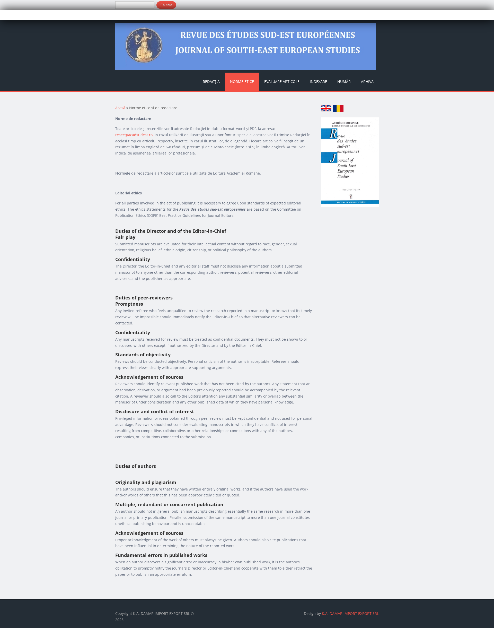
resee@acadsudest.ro (134, 134)
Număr (344, 81)
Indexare (318, 81)
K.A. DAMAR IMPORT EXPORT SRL (350, 613)
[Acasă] (245, 46)
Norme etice (242, 81)
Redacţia (211, 81)
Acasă (120, 107)
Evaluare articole (281, 81)
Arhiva (367, 81)
